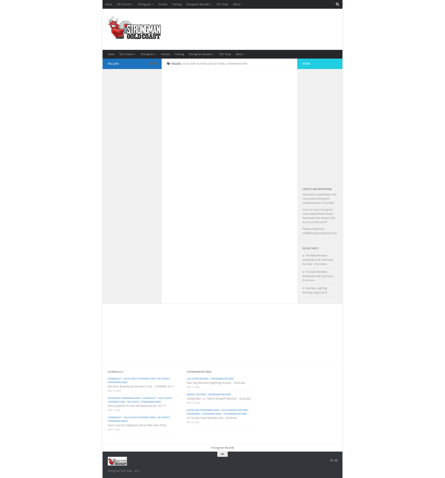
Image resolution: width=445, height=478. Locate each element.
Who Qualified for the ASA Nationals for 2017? (137, 406)
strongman (193, 413)
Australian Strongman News (124, 398)
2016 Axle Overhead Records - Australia (212, 418)
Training (176, 4)
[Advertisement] (274, 35)
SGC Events (124, 4)
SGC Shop (222, 4)
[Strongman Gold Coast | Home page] (134, 28)
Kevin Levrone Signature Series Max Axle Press (137, 425)
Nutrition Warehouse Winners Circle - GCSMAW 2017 (141, 386)
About (236, 4)
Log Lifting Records (198, 378)
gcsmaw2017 (115, 378)
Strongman (144, 4)
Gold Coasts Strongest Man (139, 378)
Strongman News (118, 382)
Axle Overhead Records (234, 410)
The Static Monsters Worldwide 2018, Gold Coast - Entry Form (318, 276)
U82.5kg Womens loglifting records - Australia (216, 382)
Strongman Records (197, 4)
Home (108, 4)
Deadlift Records (196, 394)
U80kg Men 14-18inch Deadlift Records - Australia (218, 398)
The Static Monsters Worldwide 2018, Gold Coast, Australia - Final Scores (317, 260)
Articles (163, 4)
